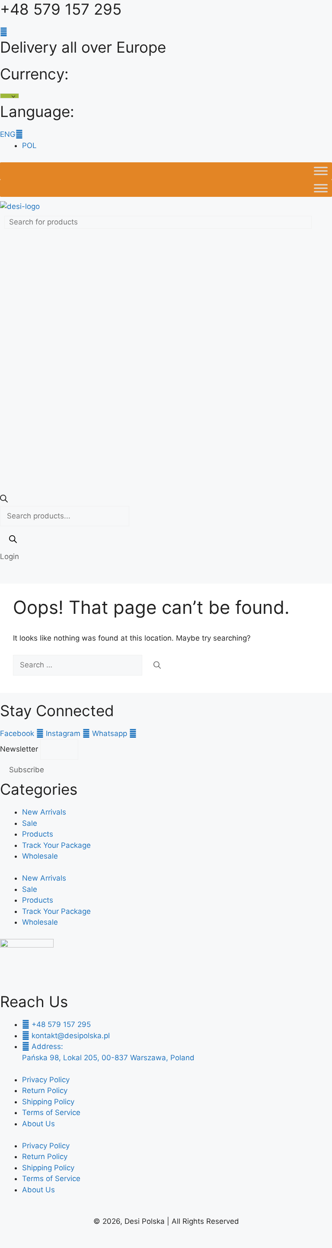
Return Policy (44, 1090)
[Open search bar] (4, 500)
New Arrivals (44, 812)
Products (37, 834)
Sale (29, 823)
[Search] (13, 541)
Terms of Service (51, 1112)
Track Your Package (56, 845)
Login (9, 556)
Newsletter (20, 749)
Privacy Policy (46, 1079)
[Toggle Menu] (321, 171)
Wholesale (40, 856)
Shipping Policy (48, 1101)
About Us (38, 1123)
